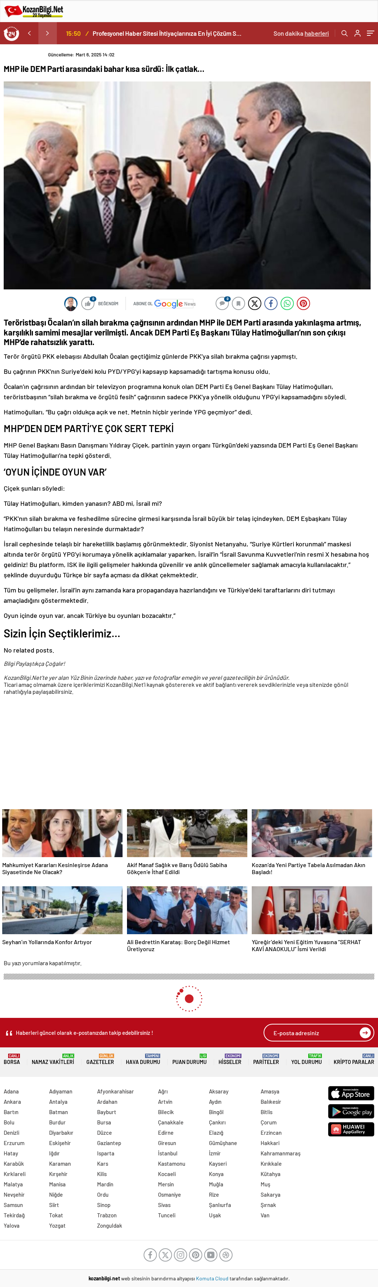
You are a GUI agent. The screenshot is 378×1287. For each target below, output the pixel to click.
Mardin (105, 1184)
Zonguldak (109, 1225)
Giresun (167, 1143)
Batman (58, 1112)
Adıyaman (60, 1091)
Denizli (11, 1132)
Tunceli (166, 1215)
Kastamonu (171, 1163)
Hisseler (230, 1059)
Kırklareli (14, 1174)
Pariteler (266, 1059)
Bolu (9, 1122)
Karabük (14, 1163)
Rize (214, 1194)
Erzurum (14, 1143)
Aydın (215, 1101)
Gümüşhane (223, 1143)
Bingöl (216, 1112)
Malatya (13, 1184)
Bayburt (106, 1112)
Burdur (57, 1122)
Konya (216, 1174)
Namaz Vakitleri (53, 1059)
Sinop (103, 1204)
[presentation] (29, 33)
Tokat (56, 1215)
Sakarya (271, 1194)
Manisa (57, 1184)
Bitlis (266, 1112)
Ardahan (107, 1101)
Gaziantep (109, 1143)
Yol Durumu (306, 1059)
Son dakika (301, 33)
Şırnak (268, 1204)
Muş (265, 1184)
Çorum (268, 1122)
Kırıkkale (271, 1163)
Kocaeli (167, 1174)
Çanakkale (170, 1122)
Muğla (216, 1184)
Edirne (165, 1132)
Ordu (103, 1194)
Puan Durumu (189, 1059)
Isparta (105, 1153)
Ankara (12, 1101)
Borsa (12, 1059)
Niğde (56, 1194)
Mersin (166, 1184)
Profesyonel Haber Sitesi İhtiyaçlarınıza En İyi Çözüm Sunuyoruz (167, 33)
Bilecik (166, 1112)
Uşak (215, 1215)
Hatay (11, 1153)
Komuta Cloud (213, 1278)
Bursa (104, 1122)
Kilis (102, 1174)
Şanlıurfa (220, 1204)
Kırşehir (58, 1174)
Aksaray (218, 1091)
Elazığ (216, 1132)
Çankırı (217, 1122)
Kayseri (218, 1163)
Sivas (164, 1204)
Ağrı (163, 1091)
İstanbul (168, 1153)
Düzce (104, 1132)
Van (265, 1215)
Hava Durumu (143, 1059)
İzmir (215, 1153)
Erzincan (271, 1132)
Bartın (11, 1112)
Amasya (270, 1091)
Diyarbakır (61, 1132)
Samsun (13, 1204)
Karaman (60, 1163)
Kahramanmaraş (280, 1153)
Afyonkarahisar (115, 1091)
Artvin (165, 1101)
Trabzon (107, 1215)
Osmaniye (169, 1194)
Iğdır (54, 1153)
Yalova (12, 1225)
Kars (102, 1163)
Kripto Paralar (354, 1059)
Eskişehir (60, 1143)
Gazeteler (100, 1059)
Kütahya (271, 1174)
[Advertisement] (187, 753)
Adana (11, 1091)
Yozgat (57, 1225)
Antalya (58, 1101)
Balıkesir (271, 1101)
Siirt (54, 1204)
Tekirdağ (14, 1215)
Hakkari (270, 1143)
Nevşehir (14, 1194)
